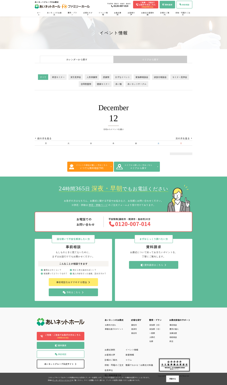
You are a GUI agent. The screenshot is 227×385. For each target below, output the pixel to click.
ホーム (39, 13)
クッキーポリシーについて (62, 380)
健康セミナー (103, 84)
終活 (171, 341)
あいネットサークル (136, 84)
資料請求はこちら (154, 265)
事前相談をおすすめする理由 (72, 282)
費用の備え (174, 329)
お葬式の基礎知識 (147, 13)
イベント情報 (103, 13)
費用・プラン (72, 13)
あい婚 (118, 84)
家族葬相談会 (142, 77)
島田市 (134, 333)
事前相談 (61, 354)
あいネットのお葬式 (54, 13)
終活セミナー (58, 77)
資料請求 (61, 345)
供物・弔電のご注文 (183, 13)
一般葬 (152, 333)
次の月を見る (183, 138)
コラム (129, 359)
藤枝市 (134, 324)
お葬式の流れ (110, 324)
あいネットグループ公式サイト (59, 363)
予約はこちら (73, 292)
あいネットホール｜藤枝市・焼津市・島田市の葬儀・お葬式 (62, 6)
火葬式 (152, 337)
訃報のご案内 (164, 13)
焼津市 (134, 329)
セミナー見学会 (179, 77)
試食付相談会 (160, 77)
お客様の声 (131, 13)
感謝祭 (106, 77)
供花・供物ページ (98, 205)
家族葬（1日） (155, 329)
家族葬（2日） (155, 324)
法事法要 (173, 333)
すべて (43, 77)
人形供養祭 (92, 77)
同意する (172, 379)
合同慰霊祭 (86, 84)
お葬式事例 (117, 13)
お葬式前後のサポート (179, 319)
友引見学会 (75, 77)
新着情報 (130, 354)
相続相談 (173, 337)
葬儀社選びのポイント (114, 329)
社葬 (151, 341)
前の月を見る (44, 138)
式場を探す (136, 319)
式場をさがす (87, 13)
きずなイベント (122, 77)
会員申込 (109, 370)
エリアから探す (150, 59)
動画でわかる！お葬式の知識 (139, 365)
